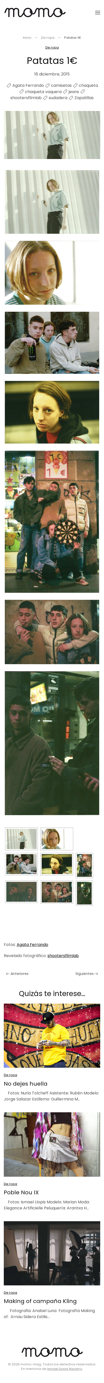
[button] (97, 12)
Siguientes (84, 973)
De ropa (52, 47)
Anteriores (20, 973)
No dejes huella (25, 1084)
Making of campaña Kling (40, 1301)
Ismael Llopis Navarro (64, 1368)
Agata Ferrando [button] (32, 944)
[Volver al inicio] (35, 12)
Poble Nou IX (21, 1192)
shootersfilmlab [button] (63, 956)
